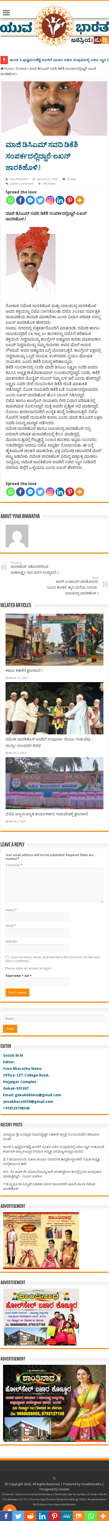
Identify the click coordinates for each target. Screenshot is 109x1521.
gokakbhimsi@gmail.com (38, 1095)
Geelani (64, 1489)
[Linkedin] (60, 200)
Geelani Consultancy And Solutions (33, 1494)
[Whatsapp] (10, 200)
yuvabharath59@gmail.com (28, 1101)
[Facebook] (20, 200)
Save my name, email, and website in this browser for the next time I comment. (53, 959)
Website (11, 941)
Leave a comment (21, 183)
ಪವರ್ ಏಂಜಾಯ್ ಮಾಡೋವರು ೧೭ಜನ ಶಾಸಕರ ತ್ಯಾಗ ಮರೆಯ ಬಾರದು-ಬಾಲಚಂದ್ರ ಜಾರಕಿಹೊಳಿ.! (72, 585)
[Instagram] (50, 200)
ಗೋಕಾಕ (21, 68)
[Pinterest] (69, 200)
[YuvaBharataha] (54, 25)
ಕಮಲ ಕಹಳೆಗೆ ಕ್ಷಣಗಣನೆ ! (24, 670)
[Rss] (54, 1478)
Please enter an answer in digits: (29, 968)
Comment (14, 865)
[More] (79, 200)
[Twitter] (40, 200)
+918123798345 (16, 1108)
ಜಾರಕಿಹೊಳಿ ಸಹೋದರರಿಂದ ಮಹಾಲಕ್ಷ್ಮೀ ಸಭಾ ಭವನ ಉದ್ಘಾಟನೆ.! (34, 567)
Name (11, 910)
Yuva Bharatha (19, 179)
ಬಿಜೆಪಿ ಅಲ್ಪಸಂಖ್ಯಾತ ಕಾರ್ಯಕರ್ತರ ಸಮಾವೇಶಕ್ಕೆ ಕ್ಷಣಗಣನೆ (47, 814)
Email (11, 926)
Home (8, 68)
